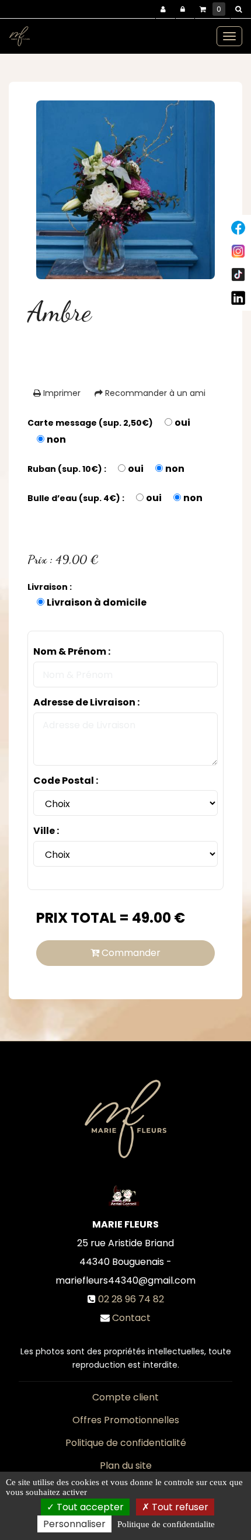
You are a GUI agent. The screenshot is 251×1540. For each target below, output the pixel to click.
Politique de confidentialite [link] (166, 1524)
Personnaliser (74, 1524)
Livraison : (49, 587)
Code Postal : (65, 780)
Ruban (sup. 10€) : (66, 469)
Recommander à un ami (154, 393)
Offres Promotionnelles (125, 1420)
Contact (131, 1318)
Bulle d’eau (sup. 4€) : (75, 498)
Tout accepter (89, 1507)
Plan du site (126, 1465)
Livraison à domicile (97, 602)
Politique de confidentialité (125, 1442)
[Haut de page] (238, 228)
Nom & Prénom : (71, 651)
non (56, 439)
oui (182, 422)
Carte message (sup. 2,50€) (90, 423)
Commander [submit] (130, 953)
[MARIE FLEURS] (19, 36)
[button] (240, 9)
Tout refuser (178, 1507)
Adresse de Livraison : (86, 702)
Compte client (125, 1397)
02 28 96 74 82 (131, 1299)
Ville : (46, 831)
